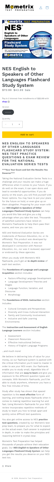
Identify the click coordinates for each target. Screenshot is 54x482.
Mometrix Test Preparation (30, 478)
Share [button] (8, 466)
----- (8, 112)
